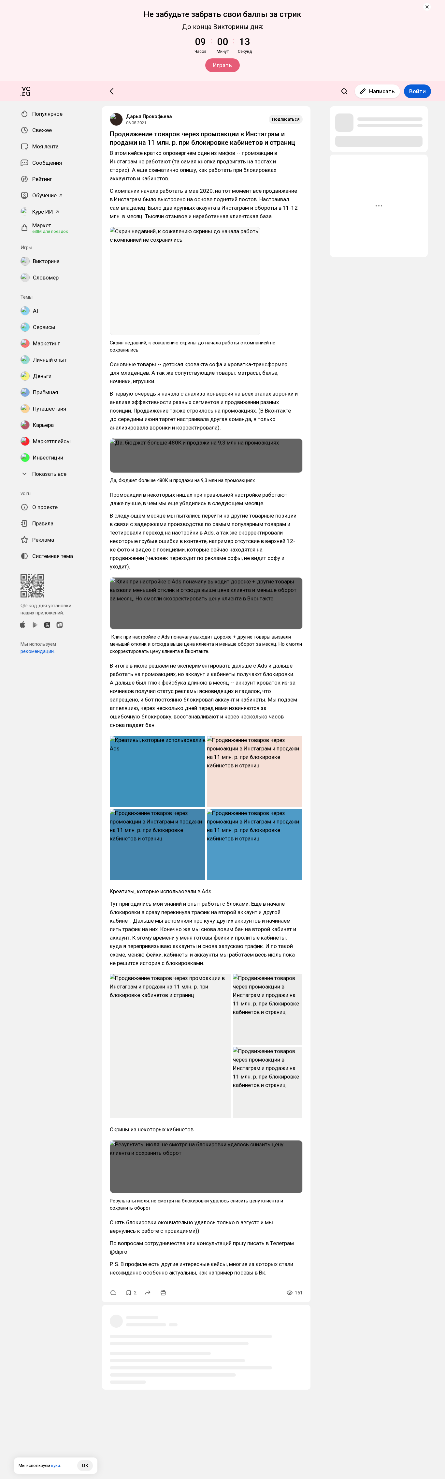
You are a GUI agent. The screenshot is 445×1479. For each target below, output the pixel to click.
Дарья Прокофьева (149, 116)
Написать (382, 91)
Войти (417, 91)
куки (55, 1465)
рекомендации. (38, 651)
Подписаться (285, 119)
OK (85, 1466)
